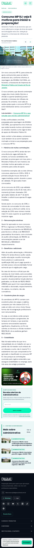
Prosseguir (26, 542)
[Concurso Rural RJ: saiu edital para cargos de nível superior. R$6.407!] (6, 459)
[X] (18, 504)
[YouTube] (13, 504)
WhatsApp (8, 498)
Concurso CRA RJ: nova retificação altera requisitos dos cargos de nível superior (22, 443)
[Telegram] (4, 508)
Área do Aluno (7, 514)
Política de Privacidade (24, 416)
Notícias (4, 8)
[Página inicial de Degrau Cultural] (7, 479)
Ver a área (29, 431)
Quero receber (17, 410)
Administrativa (12, 8)
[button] (17, 376)
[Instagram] (8, 504)
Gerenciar (5, 545)
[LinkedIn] (22, 504)
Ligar (17, 498)
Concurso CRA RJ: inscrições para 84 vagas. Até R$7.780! (22, 453)
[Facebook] (4, 504)
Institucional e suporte (10, 531)
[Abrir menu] (30, 3)
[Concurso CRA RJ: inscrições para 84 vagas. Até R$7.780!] (6, 451)
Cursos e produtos (9, 521)
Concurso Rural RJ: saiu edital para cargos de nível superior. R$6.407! (21, 463)
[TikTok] (27, 504)
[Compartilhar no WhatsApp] (30, 42)
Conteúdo (5, 526)
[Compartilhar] (25, 42)
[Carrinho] (25, 3)
